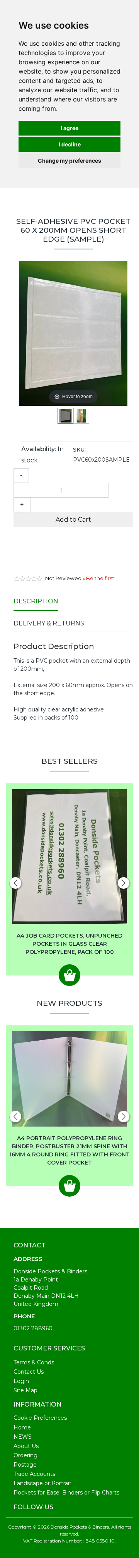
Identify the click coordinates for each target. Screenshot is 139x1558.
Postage (25, 1464)
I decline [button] (70, 144)
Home (22, 1427)
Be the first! (100, 578)
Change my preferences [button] (69, 160)
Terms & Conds (34, 1362)
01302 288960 (33, 1328)
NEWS (23, 1436)
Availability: (38, 449)
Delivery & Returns (49, 623)
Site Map (25, 1390)
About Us (26, 1446)
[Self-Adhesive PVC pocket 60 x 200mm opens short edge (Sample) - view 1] (65, 416)
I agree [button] (69, 128)
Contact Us (29, 1371)
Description (36, 601)
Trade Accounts (34, 1473)
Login (21, 1381)
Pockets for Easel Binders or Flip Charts (66, 1492)
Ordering (25, 1455)
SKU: (79, 449)
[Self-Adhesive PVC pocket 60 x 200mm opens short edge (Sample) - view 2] (81, 416)
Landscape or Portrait (42, 1483)
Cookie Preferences (40, 1417)
